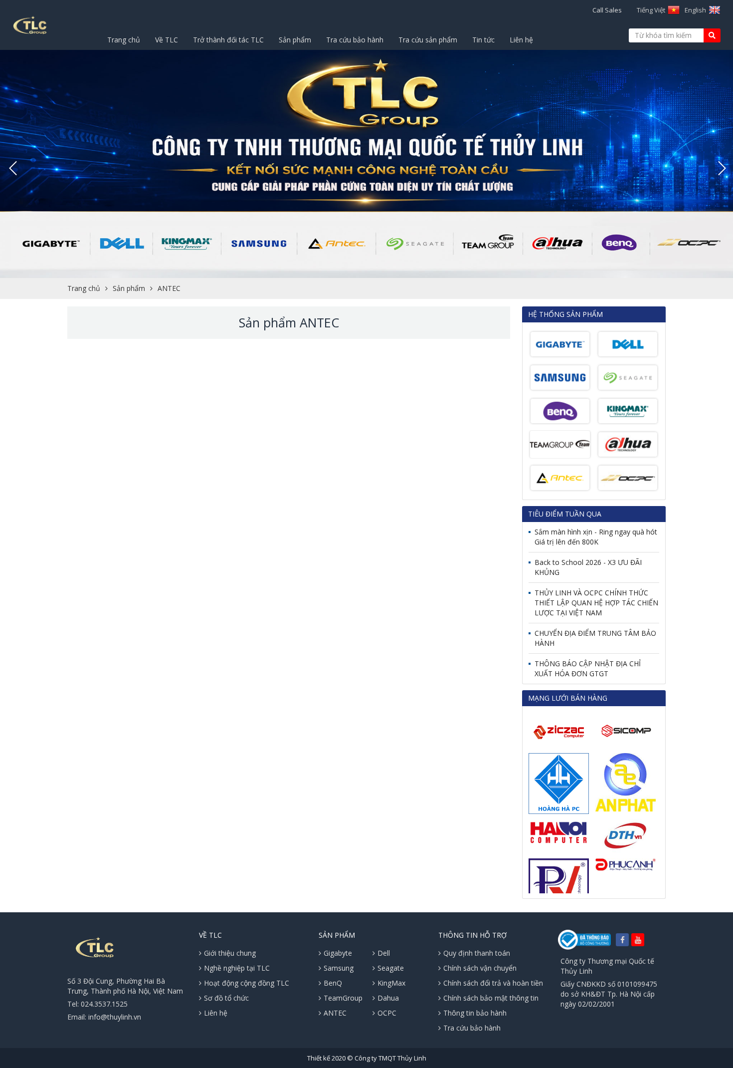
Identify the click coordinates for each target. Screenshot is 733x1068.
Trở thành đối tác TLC (228, 39)
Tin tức (483, 39)
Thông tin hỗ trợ (472, 935)
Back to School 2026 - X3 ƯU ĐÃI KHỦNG (588, 567)
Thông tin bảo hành (475, 1013)
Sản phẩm (295, 39)
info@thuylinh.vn (114, 1017)
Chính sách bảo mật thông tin (491, 998)
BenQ (333, 983)
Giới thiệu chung (230, 953)
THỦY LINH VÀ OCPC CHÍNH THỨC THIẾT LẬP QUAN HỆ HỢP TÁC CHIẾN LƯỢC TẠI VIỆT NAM (596, 602)
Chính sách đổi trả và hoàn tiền (493, 983)
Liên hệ (521, 39)
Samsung (339, 968)
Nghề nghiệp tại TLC (237, 968)
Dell (383, 953)
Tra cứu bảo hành (354, 39)
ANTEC (169, 288)
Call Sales (607, 9)
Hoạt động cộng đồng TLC (246, 983)
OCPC (386, 1013)
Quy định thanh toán (476, 953)
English (695, 9)
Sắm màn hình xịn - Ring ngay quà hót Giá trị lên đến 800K (596, 536)
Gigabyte (338, 953)
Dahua (388, 998)
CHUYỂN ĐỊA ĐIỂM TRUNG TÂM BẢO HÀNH (595, 638)
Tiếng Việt (651, 9)
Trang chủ (123, 39)
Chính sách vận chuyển (480, 968)
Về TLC (166, 39)
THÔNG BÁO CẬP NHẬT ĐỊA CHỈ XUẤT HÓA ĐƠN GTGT (588, 668)
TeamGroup (343, 998)
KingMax (391, 983)
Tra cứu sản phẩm (427, 39)
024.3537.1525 (104, 1004)
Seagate (390, 968)
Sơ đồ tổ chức (226, 998)
